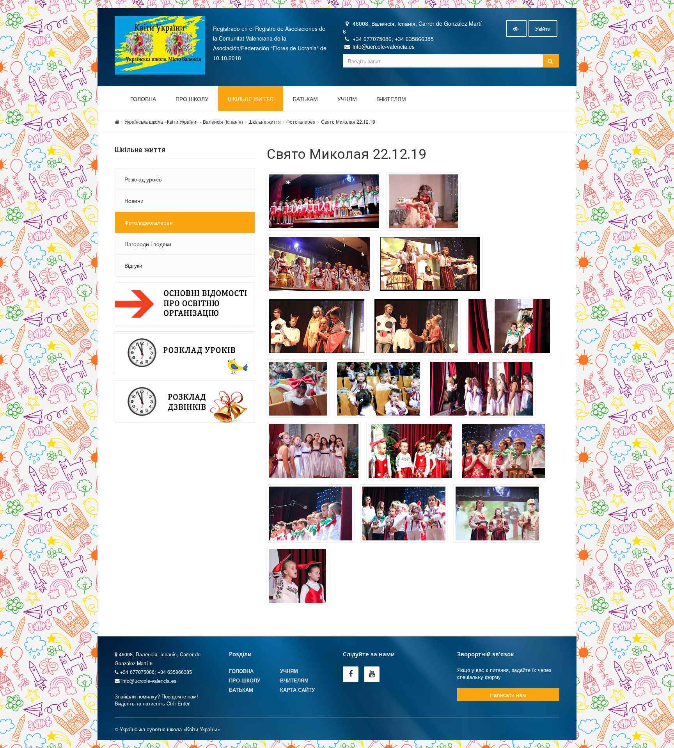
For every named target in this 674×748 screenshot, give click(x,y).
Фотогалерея (301, 121)
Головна (143, 99)
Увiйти (543, 28)
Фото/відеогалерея (148, 222)
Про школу (192, 99)
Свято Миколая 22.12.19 (348, 121)
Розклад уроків (142, 179)
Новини (134, 200)
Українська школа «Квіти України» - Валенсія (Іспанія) (183, 121)
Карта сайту (297, 689)
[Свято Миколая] (326, 202)
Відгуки (133, 265)
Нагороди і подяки (147, 244)
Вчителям (391, 99)
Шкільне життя (250, 99)
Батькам (305, 99)
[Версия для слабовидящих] (516, 28)
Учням (347, 99)
